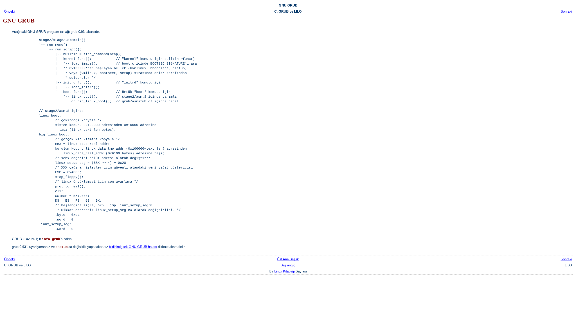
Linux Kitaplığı (284, 271)
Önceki (9, 11)
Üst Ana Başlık (288, 259)
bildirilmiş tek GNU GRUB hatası (133, 247)
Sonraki (566, 11)
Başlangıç (288, 265)
